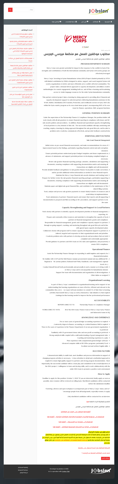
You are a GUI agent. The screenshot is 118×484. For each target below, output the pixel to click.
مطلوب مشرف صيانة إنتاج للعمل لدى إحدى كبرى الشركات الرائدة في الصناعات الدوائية (20, 51)
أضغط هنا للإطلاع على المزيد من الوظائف (75, 412)
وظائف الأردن (105, 458)
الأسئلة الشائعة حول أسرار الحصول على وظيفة (94, 448)
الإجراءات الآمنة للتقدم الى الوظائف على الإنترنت (71, 440)
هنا (87, 402)
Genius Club (66, 471)
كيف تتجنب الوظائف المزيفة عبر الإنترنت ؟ (96, 453)
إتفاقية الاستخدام (23, 468)
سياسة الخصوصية (23, 470)
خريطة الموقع (24, 473)
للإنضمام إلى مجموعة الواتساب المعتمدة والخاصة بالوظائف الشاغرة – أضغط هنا (75, 417)
